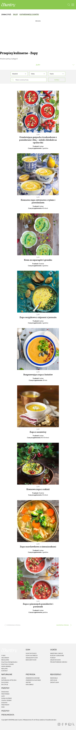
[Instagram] (59, 724)
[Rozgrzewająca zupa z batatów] (38, 349)
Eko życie (4, 684)
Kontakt (4, 671)
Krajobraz (29, 684)
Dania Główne (6, 698)
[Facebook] (62, 724)
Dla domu (4, 682)
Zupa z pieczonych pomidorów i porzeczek (38, 605)
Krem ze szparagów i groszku (38, 260)
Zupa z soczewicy (38, 432)
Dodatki (4, 702)
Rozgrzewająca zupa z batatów (38, 374)
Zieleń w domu (55, 660)
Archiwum (5, 657)
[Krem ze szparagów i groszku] (38, 234)
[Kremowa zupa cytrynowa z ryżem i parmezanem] (38, 174)
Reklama (4, 668)
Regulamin (5, 660)
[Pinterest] (66, 724)
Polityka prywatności (9, 662)
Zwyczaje (53, 680)
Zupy (38, 134)
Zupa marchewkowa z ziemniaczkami (38, 546)
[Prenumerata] (69, 724)
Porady (53, 657)
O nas (3, 655)
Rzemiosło (54, 678)
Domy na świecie (32, 655)
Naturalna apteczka (8, 680)
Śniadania (5, 692)
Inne (3, 707)
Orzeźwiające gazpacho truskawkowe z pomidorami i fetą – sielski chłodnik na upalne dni (38, 140)
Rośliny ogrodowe (57, 655)
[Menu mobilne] (73, 4)
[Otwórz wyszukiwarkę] (68, 4)
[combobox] (19, 73)
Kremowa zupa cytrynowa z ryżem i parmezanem (38, 201)
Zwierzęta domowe (33, 678)
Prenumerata (7, 715)
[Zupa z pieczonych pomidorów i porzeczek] (38, 578)
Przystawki (5, 694)
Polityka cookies (7, 664)
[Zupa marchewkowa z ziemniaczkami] (38, 521)
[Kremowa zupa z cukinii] (38, 464)
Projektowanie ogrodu (58, 662)
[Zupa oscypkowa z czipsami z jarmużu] (38, 292)
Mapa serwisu (6, 666)
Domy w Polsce (31, 653)
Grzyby (28, 682)
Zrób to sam (54, 682)
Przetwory (5, 705)
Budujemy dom (31, 660)
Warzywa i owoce (56, 653)
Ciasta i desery (6, 700)
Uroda (3, 678)
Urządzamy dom (32, 657)
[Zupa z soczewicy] (38, 406)
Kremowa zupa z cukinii (38, 489)
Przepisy (5, 711)
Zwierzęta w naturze (33, 680)
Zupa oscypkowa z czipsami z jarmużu (38, 317)
